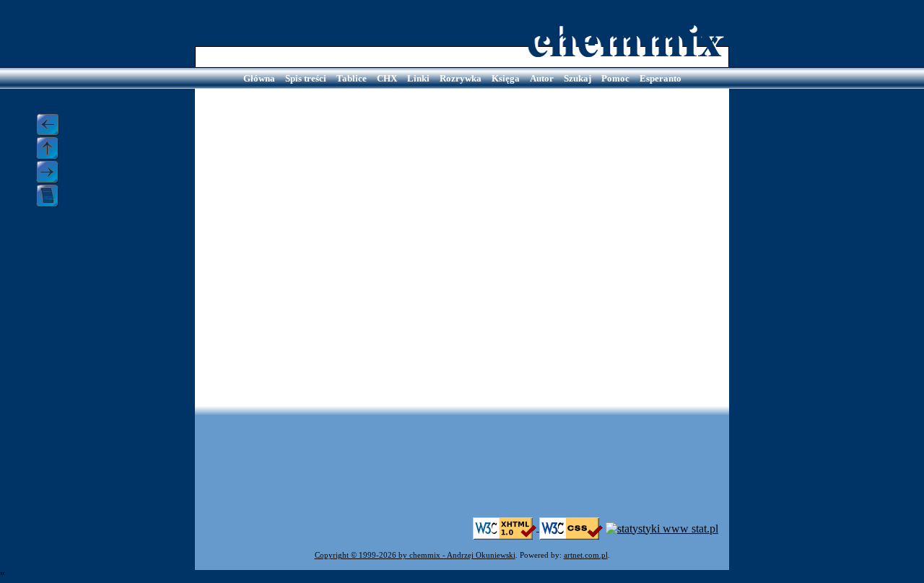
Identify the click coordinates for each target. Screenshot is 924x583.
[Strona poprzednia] (52, 124)
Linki (418, 78)
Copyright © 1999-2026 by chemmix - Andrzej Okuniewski (415, 555)
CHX (387, 78)
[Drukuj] (52, 196)
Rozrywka (460, 78)
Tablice (351, 78)
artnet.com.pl (586, 555)
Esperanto (660, 78)
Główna (259, 78)
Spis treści (305, 78)
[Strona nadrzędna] (52, 148)
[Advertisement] (462, 473)
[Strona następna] (52, 172)
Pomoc (615, 78)
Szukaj (577, 78)
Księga (506, 78)
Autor (542, 78)
